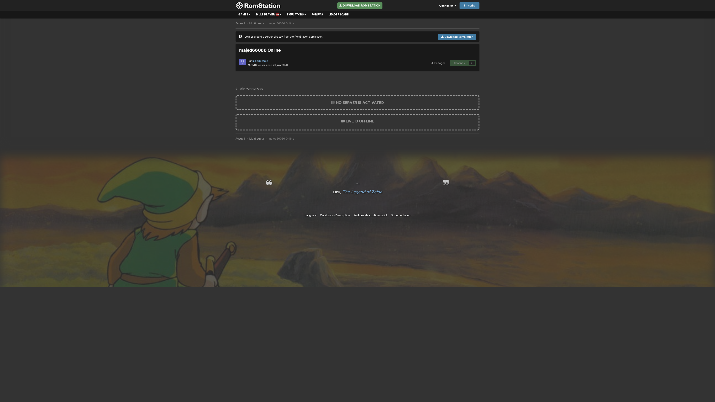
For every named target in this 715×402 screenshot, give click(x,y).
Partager (439, 63)
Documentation (400, 215)
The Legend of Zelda (362, 191)
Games (243, 14)
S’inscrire (469, 5)
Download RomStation (361, 5)
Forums (317, 14)
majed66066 (260, 60)
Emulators (295, 14)
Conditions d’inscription (335, 215)
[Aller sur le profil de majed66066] (242, 62)
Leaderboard (339, 14)
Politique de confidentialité (370, 215)
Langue (310, 215)
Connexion (447, 5)
